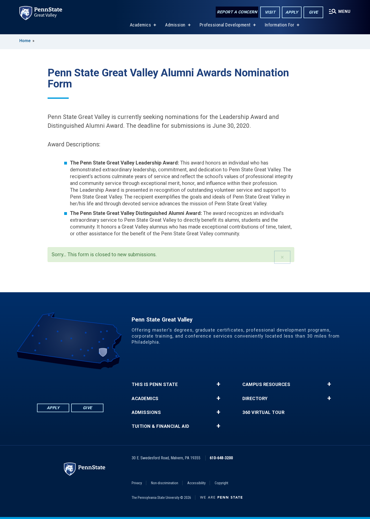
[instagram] (89, 383)
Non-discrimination (164, 483)
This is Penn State (155, 384)
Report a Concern (237, 12)
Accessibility (196, 483)
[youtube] (76, 383)
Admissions (146, 412)
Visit (270, 12)
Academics (140, 24)
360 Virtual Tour (263, 412)
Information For (279, 24)
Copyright (221, 483)
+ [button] (218, 384)
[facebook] (50, 383)
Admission (175, 24)
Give (313, 12)
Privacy (137, 483)
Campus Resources (266, 384)
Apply (291, 12)
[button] (282, 257)
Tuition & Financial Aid (160, 426)
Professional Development (225, 24)
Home (24, 40)
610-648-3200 (221, 458)
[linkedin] (63, 383)
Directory (255, 398)
